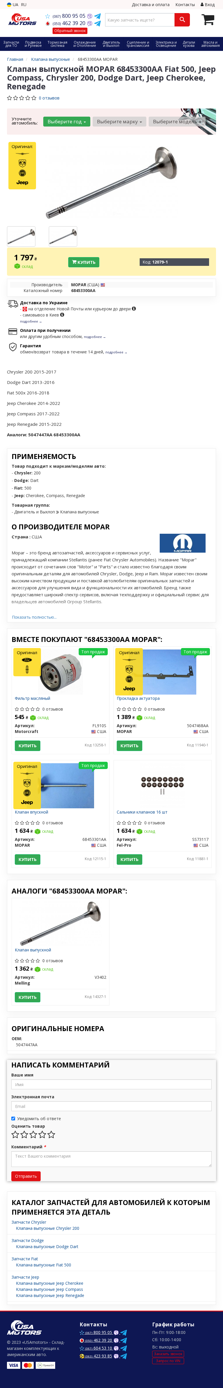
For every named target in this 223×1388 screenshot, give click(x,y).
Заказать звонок (168, 1353)
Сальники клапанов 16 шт (142, 812)
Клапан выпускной (33, 950)
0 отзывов (49, 98)
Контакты (185, 4)
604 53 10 (99, 1348)
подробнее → (31, 321)
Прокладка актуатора (138, 698)
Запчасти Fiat (25, 1258)
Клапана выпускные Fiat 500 (43, 1265)
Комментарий (28, 1146)
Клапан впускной (31, 812)
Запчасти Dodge (28, 1240)
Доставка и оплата (151, 4)
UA (15, 4)
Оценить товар (28, 1126)
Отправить (26, 1176)
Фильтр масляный (32, 698)
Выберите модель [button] (175, 121)
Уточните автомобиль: (25, 121)
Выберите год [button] (65, 121)
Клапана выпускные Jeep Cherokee (49, 1283)
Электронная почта (32, 1096)
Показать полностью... (34, 617)
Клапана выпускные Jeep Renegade (50, 1295)
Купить (86, 262)
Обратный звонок (70, 30)
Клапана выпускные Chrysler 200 (47, 1228)
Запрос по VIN (168, 1360)
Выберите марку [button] (118, 121)
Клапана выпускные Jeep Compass (49, 1289)
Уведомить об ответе (39, 1118)
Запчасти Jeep (25, 1277)
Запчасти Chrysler (29, 1222)
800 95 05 (70, 15)
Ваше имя (22, 1075)
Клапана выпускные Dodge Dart (47, 1246)
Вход (209, 4)
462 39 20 (70, 22)
